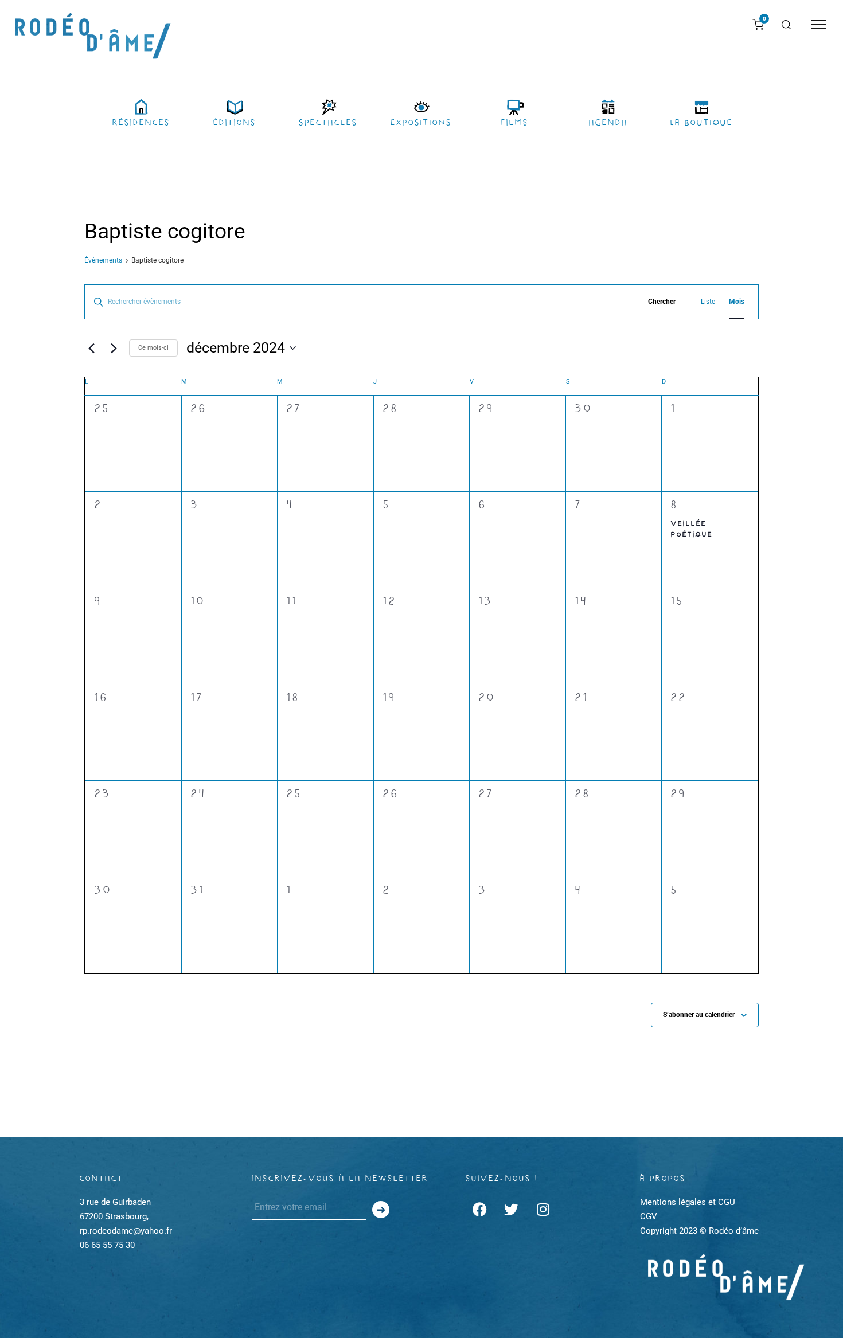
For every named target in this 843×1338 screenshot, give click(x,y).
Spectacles (328, 122)
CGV (648, 1216)
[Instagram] (543, 1209)
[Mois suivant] (113, 348)
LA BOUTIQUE (701, 122)
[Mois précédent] (91, 348)
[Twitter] (511, 1209)
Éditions (234, 122)
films (515, 122)
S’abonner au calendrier (699, 1015)
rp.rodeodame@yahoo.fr (126, 1231)
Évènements (103, 260)
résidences (141, 122)
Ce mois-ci (153, 347)
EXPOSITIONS (421, 122)
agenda (608, 122)
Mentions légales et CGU (687, 1202)
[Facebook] (480, 1209)
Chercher (662, 302)
